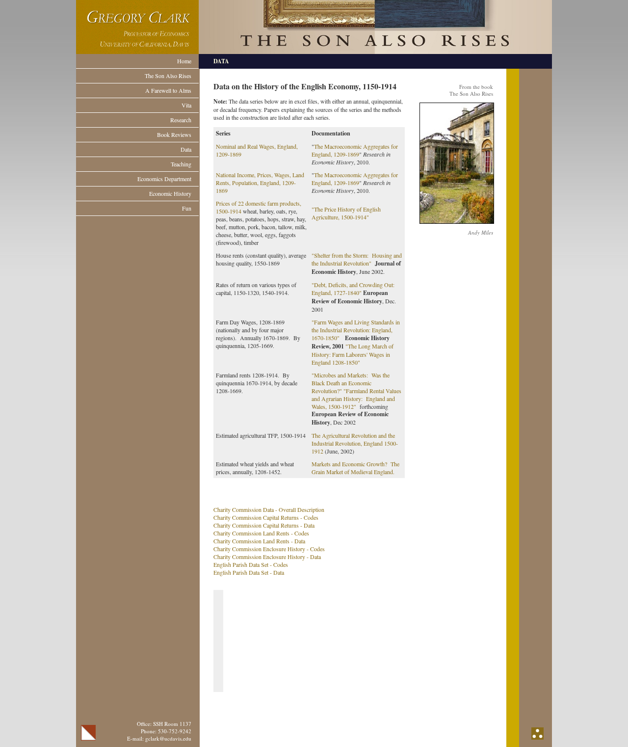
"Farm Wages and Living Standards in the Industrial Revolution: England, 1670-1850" (356, 330)
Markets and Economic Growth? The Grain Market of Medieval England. (355, 468)
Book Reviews (174, 134)
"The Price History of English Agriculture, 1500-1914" (346, 213)
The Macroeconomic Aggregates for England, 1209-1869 (355, 150)
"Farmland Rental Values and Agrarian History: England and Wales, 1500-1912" (356, 398)
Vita (186, 105)
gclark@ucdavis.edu (168, 738)
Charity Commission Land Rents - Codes (261, 533)
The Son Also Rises (168, 76)
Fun (186, 208)
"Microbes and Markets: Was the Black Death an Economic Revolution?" (351, 383)
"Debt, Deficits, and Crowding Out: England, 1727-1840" (353, 288)
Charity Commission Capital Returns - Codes (265, 517)
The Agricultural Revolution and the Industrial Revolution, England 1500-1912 (355, 443)
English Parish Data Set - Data (248, 572)
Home (184, 61)
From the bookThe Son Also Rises (471, 90)
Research (180, 120)
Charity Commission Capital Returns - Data (263, 525)
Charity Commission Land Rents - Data (259, 541)
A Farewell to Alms (168, 90)
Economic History (170, 193)
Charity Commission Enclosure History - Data (267, 556)
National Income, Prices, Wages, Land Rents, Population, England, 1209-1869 (260, 182)
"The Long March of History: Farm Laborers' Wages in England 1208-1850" (352, 354)
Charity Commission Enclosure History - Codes (269, 549)
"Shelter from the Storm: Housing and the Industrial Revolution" (357, 259)
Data (186, 149)
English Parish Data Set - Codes (250, 564)
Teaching (181, 164)
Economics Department (164, 179)
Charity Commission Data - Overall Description (268, 509)
